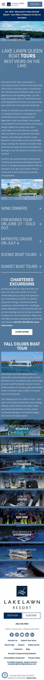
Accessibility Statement (14, 658)
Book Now (35, 4)
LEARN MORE (22, 332)
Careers (21, 645)
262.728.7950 (22, 624)
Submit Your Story (28, 641)
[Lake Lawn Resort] (15, 4)
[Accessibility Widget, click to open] (5, 675)
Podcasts (18, 649)
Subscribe (31, 616)
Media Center (33, 645)
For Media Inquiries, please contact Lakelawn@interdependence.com (22, 663)
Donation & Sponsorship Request (22, 654)
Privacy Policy (34, 658)
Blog (28, 649)
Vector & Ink (31, 678)
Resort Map (9, 645)
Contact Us (12, 641)
